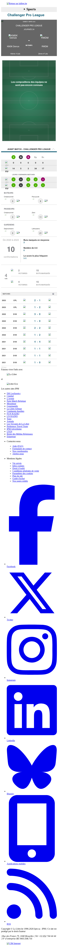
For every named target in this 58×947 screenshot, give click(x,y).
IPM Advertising (14, 429)
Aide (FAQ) (17, 446)
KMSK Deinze (13, 46)
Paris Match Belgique (16, 401)
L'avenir (10, 398)
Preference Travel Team (17, 426)
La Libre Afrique (14, 408)
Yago (9, 419)
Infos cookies (18, 466)
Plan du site (17, 476)
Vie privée (17, 463)
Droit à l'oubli (18, 468)
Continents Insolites (15, 411)
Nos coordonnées (20, 451)
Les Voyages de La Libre (18, 424)
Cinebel (10, 396)
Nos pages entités (20, 481)
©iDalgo (3, 367)
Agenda (10, 421)
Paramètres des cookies (22, 473)
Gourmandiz (12, 406)
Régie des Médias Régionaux (20, 434)
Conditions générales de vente (25, 471)
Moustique (11, 403)
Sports (31, 9)
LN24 (9, 431)
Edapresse (11, 436)
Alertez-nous (18, 454)
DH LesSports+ (14, 393)
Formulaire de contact (22, 448)
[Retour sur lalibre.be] (29, 3)
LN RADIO (12, 416)
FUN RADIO (13, 414)
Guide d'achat (18, 478)
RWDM (45, 46)
